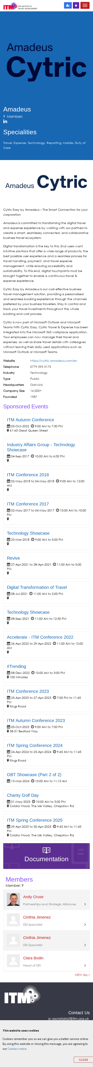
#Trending (16, 666)
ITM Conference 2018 (28, 474)
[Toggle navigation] (85, 5)
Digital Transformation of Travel (37, 587)
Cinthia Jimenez (37, 917)
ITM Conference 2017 (28, 504)
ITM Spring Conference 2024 (35, 745)
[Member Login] (76, 5)
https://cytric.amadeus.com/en (53, 361)
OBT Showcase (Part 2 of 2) (34, 774)
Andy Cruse (33, 897)
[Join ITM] (68, 5)
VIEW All (82, 975)
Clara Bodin (33, 958)
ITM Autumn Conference (30, 419)
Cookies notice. (17, 1048)
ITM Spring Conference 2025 (35, 820)
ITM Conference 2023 (28, 691)
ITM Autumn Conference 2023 (36, 720)
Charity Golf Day (23, 795)
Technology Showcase (28, 533)
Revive (13, 558)
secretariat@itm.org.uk (71, 1018)
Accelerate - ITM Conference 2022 (40, 637)
